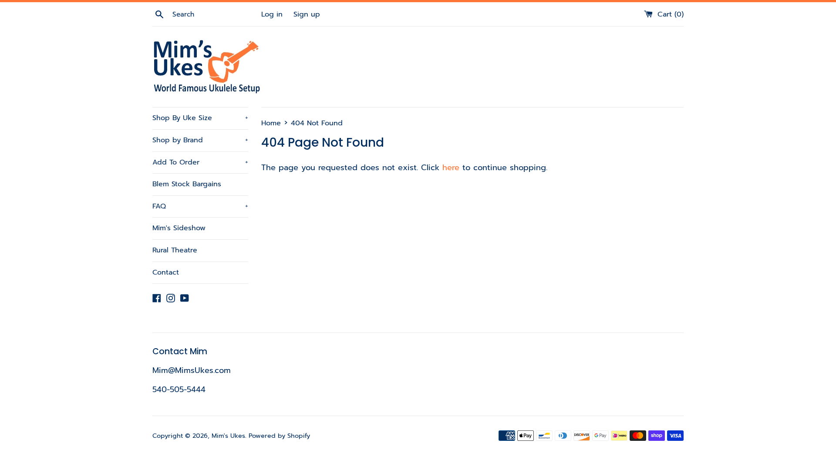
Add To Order (200, 162)
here (450, 167)
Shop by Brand (200, 140)
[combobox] (215, 14)
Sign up (306, 14)
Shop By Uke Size (200, 118)
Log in (272, 14)
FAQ (200, 206)
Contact (165, 272)
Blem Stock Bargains (186, 184)
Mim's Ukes (228, 435)
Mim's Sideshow (179, 228)
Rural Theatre (174, 250)
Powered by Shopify (279, 435)
